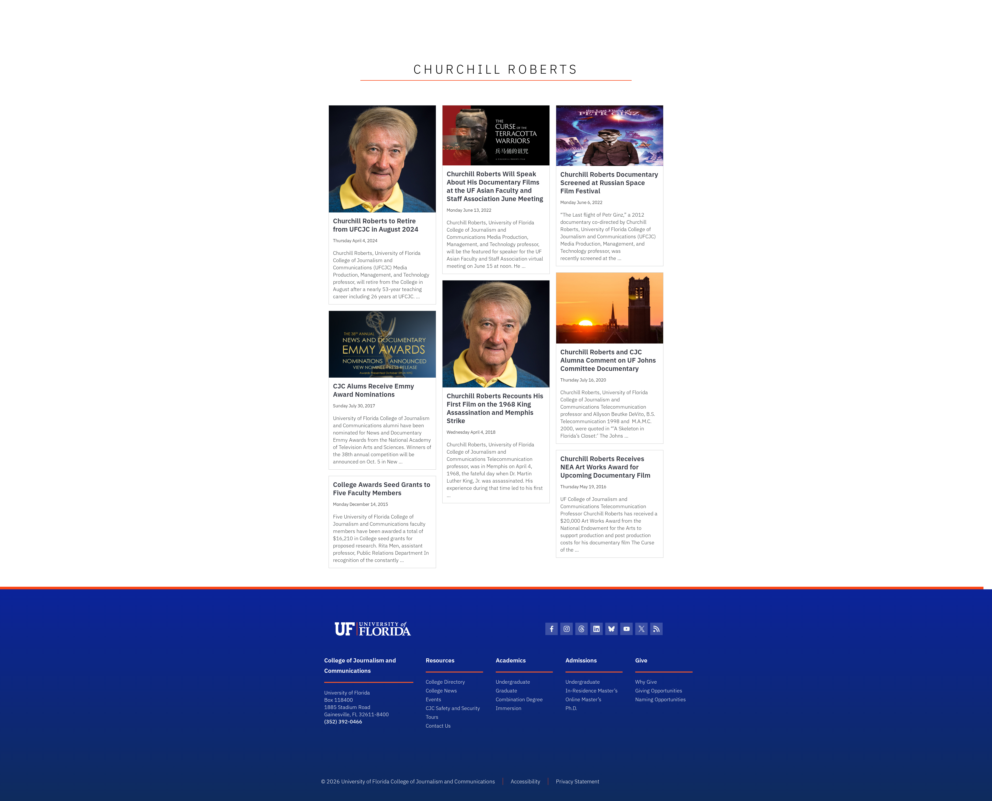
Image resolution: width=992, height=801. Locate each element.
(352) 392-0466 (343, 721)
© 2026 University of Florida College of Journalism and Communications (408, 781)
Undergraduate (513, 681)
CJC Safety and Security (453, 708)
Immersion (508, 708)
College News (441, 690)
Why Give (646, 681)
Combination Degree (519, 699)
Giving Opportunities (658, 690)
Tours (432, 716)
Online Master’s (583, 699)
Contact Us (438, 725)
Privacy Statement (577, 781)
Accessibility (525, 781)
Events (433, 699)
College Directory (445, 681)
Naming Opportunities (660, 699)
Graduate (506, 690)
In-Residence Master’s (591, 690)
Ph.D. (571, 708)
